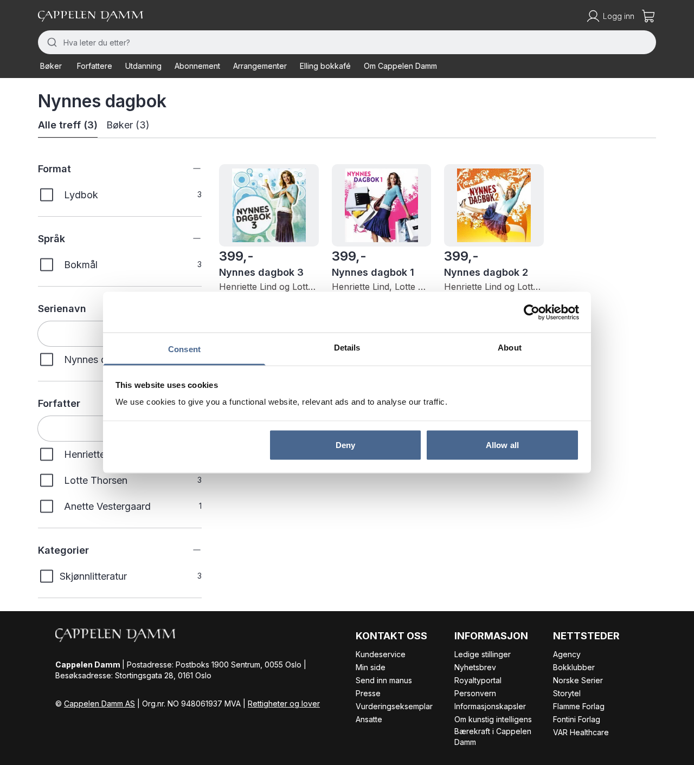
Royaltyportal (478, 680)
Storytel (567, 693)
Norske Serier (578, 680)
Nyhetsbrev (475, 667)
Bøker (51, 65)
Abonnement (197, 65)
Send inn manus (384, 680)
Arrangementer (260, 65)
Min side (370, 667)
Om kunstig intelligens (493, 719)
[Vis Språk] (189, 238)
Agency (567, 654)
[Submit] (50, 42)
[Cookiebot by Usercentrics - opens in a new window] (531, 312)
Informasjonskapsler (490, 706)
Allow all (502, 444)
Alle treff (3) (68, 125)
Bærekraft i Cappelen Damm (492, 737)
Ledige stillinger (482, 654)
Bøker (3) (128, 125)
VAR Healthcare (581, 732)
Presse (368, 693)
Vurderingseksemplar (394, 706)
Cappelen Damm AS (99, 703)
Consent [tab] (184, 349)
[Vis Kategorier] (189, 550)
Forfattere (94, 65)
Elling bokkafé (325, 65)
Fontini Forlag (576, 719)
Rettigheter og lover (284, 703)
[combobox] (347, 42)
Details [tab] (347, 347)
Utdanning (143, 65)
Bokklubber (574, 667)
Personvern (475, 693)
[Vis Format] (189, 168)
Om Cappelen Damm (400, 65)
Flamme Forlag (579, 706)
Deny (345, 444)
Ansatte (369, 719)
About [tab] (510, 347)
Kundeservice (381, 654)
